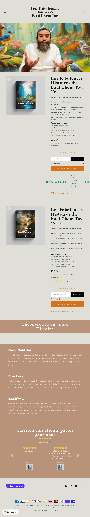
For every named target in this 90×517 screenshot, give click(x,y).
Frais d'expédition (57, 143)
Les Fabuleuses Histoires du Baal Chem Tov (35, 505)
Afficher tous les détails (60, 193)
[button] (5, 11)
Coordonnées (54, 510)
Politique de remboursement (29, 508)
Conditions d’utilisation (69, 508)
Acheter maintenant (67, 168)
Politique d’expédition (40, 510)
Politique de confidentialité (50, 508)
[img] (45, 438)
